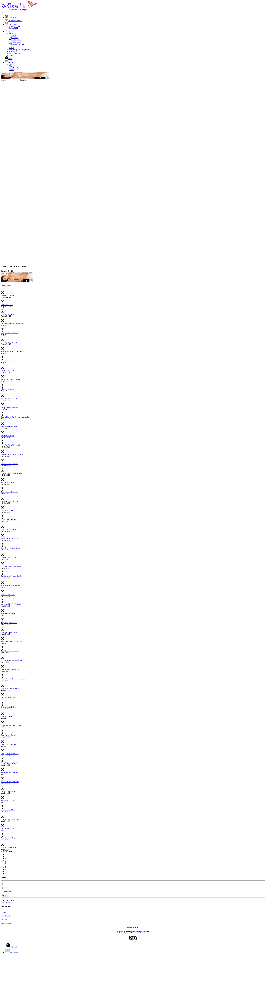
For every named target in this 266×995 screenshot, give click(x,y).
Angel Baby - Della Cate (9, 623)
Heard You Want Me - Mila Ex (11, 445)
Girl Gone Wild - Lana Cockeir (11, 567)
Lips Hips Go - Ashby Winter (10, 501)
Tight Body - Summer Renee (10, 548)
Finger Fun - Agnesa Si (8, 529)
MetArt (11, 66)
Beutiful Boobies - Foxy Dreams (11, 660)
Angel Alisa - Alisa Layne (9, 342)
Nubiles (11, 64)
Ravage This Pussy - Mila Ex (10, 379)
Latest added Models (16, 26)
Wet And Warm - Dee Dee (9, 772)
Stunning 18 (13, 51)
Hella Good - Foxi (7, 305)
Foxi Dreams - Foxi (7, 370)
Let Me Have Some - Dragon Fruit (12, 323)
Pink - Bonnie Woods (8, 613)
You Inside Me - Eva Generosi (11, 604)
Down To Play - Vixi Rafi (9, 464)
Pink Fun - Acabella (7, 436)
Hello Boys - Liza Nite (8, 744)
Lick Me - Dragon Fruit (8, 295)
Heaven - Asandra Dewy (9, 361)
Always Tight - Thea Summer (10, 585)
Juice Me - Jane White (8, 697)
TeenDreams (13, 46)
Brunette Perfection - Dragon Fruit (12, 351)
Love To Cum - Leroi (8, 595)
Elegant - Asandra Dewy (9, 426)
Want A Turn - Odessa (8, 810)
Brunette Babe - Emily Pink (10, 819)
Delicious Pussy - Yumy (9, 557)
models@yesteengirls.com (140, 932)
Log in (5, 895)
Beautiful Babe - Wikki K (9, 763)
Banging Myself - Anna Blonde (11, 576)
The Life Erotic (6, 916)
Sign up (7, 902)
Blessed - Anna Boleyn (8, 707)
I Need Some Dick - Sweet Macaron (13, 679)
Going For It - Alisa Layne (9, 333)
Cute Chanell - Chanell (8, 735)
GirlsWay (12, 70)
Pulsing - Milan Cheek (8, 482)
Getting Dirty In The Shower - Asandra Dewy (16, 417)
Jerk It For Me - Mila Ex (9, 398)
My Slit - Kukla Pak (7, 828)
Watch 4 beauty (6, 923)
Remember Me (7, 892)
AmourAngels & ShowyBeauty (19, 50)
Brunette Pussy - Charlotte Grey (11, 473)
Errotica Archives (15, 53)
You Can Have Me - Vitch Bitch (11, 641)
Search (23, 80)
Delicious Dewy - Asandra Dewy (12, 454)
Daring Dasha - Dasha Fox (9, 754)
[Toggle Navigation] (1, 12)
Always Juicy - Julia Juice (9, 492)
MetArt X (12, 55)
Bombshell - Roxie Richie (9, 632)
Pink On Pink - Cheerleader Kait (11, 538)
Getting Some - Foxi (7, 314)
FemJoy (3, 912)
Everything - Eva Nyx (8, 800)
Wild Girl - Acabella (7, 389)
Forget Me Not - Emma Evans (11, 726)
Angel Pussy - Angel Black (10, 651)
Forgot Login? (9, 900)
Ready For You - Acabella (9, 408)
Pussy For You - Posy (8, 838)
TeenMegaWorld (14, 68)
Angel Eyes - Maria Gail (9, 847)
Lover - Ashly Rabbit (8, 791)
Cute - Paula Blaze (7, 510)
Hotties (11, 48)
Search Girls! (13, 28)
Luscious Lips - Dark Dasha (10, 669)
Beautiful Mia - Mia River (9, 520)
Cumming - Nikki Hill (8, 716)
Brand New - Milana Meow (10, 688)
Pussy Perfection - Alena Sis (10, 782)
